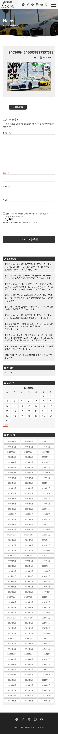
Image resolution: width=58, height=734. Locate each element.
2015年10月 (46, 654)
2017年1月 (29, 633)
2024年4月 (46, 483)
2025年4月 (46, 462)
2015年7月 (46, 659)
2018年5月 (12, 607)
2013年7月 (46, 700)
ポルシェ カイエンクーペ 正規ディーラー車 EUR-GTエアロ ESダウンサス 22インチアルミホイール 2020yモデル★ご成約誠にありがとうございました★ (28, 337)
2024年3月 (12, 488)
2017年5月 (12, 628)
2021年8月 (12, 540)
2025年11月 (28, 452)
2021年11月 (11, 534)
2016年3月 (12, 648)
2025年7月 (46, 457)
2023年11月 (28, 493)
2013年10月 (46, 695)
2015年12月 (11, 654)
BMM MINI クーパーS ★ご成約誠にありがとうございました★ (28, 356)
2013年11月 (28, 695)
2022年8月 (29, 519)
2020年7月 (29, 560)
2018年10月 (28, 597)
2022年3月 (46, 524)
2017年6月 (46, 623)
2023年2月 (29, 509)
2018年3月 (46, 607)
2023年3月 (12, 509)
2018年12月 (46, 592)
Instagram (37, 4)
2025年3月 (12, 467)
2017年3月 (46, 628)
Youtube (41, 4)
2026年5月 (29, 441)
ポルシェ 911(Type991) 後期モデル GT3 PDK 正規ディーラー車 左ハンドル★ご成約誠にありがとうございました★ (28, 298)
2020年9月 (46, 555)
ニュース (8, 373)
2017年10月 (28, 617)
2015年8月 (29, 659)
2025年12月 (11, 452)
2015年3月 (12, 669)
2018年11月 (11, 597)
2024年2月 (29, 488)
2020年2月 (12, 571)
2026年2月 (29, 446)
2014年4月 (46, 685)
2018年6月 (46, 602)
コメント (7, 133)
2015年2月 (29, 669)
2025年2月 (29, 467)
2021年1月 (29, 550)
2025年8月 (29, 457)
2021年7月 (29, 540)
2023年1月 (46, 509)
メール (6, 186)
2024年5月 (29, 483)
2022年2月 (12, 529)
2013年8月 (29, 700)
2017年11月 (11, 617)
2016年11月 (11, 638)
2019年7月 (29, 581)
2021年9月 (46, 534)
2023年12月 (11, 493)
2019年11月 (11, 576)
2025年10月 (46, 452)
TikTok (23, 4)
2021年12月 (46, 529)
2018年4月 (29, 607)
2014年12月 (11, 674)
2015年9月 (12, 659)
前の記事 (18, 107)
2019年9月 (46, 576)
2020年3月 (46, 566)
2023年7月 (46, 498)
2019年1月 (29, 592)
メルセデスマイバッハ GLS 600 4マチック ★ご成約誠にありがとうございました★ (28, 348)
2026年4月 (46, 441)
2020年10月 (28, 555)
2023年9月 (12, 498)
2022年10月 (46, 514)
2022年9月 (12, 519)
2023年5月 (29, 503)
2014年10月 (46, 674)
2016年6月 (29, 643)
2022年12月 (11, 514)
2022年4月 (29, 524)
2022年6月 (12, 524)
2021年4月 (29, 545)
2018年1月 (29, 612)
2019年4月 (29, 586)
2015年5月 (29, 664)
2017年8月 (12, 623)
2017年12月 (46, 612)
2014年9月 (12, 680)
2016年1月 (46, 648)
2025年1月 (46, 467)
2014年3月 (12, 690)
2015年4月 (46, 664)
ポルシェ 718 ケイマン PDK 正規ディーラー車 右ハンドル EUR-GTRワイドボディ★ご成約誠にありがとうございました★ (28, 326)
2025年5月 (29, 462)
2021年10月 (28, 534)
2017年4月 (29, 628)
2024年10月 (46, 472)
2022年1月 (29, 529)
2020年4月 (29, 566)
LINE (32, 4)
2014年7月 (46, 680)
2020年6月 (46, 560)
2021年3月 (46, 545)
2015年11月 (28, 654)
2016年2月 (29, 648)
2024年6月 (12, 483)
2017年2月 (12, 633)
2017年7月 (29, 623)
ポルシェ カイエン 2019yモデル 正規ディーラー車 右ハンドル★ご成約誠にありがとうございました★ (28, 316)
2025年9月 (12, 457)
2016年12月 (46, 633)
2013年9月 (12, 700)
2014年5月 (29, 685)
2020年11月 (11, 555)
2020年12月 (46, 550)
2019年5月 (12, 586)
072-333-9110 (46, 4)
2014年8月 (29, 680)
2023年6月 (12, 503)
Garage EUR (7, 4)
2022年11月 (28, 514)
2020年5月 (12, 566)
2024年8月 (29, 477)
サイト (5, 200)
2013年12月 (11, 695)
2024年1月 (46, 488)
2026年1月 (46, 446)
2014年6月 (12, 685)
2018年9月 (46, 597)
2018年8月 (12, 602)
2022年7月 (46, 519)
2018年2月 (12, 612)
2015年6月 (12, 664)
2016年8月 (46, 638)
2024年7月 (46, 477)
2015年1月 (46, 669)
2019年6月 (46, 581)
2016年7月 (12, 643)
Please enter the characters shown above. (20, 222)
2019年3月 (46, 586)
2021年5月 (12, 545)
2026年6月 (12, 441)
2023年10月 (46, 493)
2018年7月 (29, 602)
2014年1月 (46, 690)
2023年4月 (46, 503)
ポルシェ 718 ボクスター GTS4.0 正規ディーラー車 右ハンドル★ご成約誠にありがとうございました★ (27, 277)
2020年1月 (29, 571)
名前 (6, 173)
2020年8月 (12, 560)
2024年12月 (11, 472)
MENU (53, 4)
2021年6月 (46, 540)
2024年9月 (12, 477)
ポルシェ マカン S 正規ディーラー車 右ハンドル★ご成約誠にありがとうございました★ (28, 308)
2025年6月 (12, 462)
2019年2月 (12, 592)
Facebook (28, 4)
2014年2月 (29, 690)
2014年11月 (28, 674)
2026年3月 (12, 446)
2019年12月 (46, 571)
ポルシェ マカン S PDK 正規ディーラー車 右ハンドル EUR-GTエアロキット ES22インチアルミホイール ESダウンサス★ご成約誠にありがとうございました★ (28, 286)
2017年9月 (46, 617)
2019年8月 (12, 581)
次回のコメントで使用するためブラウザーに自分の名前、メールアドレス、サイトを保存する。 (30, 214)
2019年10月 (28, 576)
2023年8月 (29, 498)
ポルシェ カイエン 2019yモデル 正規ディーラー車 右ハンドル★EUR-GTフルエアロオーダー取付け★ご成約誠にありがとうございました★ (28, 267)
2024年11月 (28, 472)
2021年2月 (12, 550)
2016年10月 (28, 638)
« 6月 (5, 425)
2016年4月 (46, 643)
